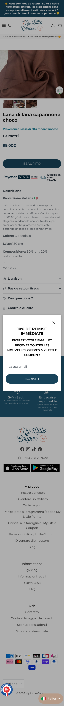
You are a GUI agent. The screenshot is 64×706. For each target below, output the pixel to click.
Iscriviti (32, 379)
